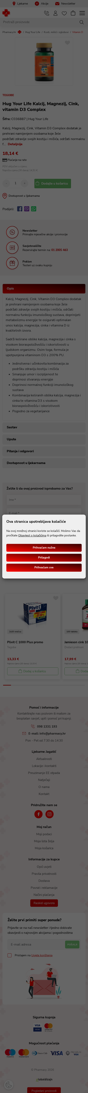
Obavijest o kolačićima (32, 535)
